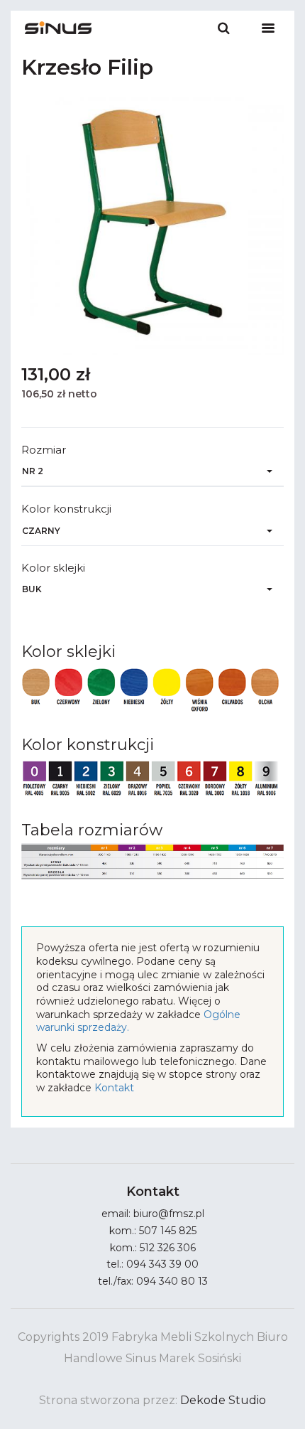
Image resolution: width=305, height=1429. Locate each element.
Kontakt (114, 1087)
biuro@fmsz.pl (168, 1213)
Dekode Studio (223, 1400)
